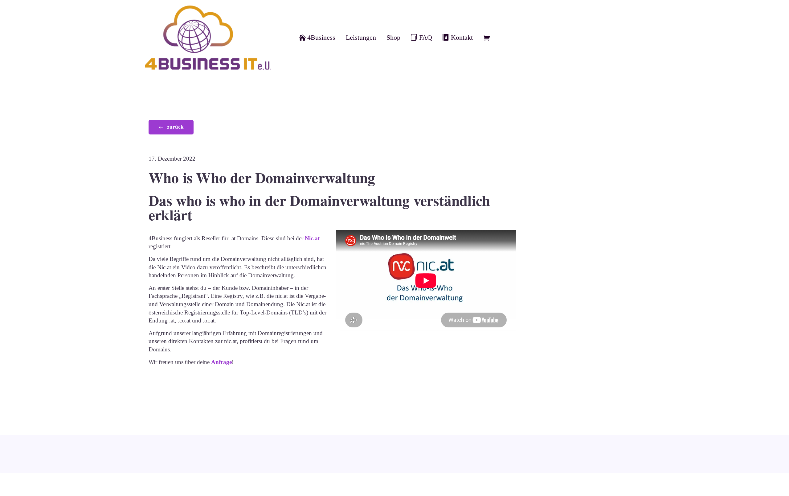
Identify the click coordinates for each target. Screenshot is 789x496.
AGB (353, 457)
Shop (393, 37)
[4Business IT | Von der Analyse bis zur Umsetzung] (208, 38)
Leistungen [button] (361, 37)
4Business (321, 37)
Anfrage (221, 362)
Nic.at (312, 238)
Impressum (436, 457)
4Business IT (590, 460)
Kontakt (462, 37)
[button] (171, 127)
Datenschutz (519, 457)
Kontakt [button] (270, 456)
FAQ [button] (425, 37)
